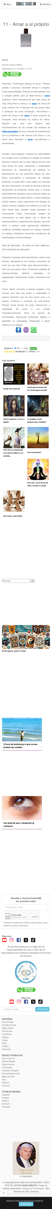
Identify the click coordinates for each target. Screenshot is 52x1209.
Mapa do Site (8, 1076)
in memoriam (26, 1176)
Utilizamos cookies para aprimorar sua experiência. (24, 1201)
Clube (5, 1040)
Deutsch (6, 1103)
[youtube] (4, 939)
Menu (8, 4)
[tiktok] (33, 939)
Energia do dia (9, 1024)
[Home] (26, 972)
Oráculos (6, 1049)
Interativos (7, 1034)
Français (6, 1106)
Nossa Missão (8, 1061)
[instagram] (11, 939)
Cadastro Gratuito (10, 1070)
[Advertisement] (26, 550)
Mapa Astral (7, 1028)
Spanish (6, 1094)
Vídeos (5, 1046)
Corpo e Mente (15, 64)
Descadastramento (11, 1073)
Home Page (7, 1021)
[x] (26, 939)
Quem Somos (8, 1058)
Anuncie (6, 1085)
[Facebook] (18, 939)
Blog (4, 1043)
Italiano (5, 1100)
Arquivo (5, 1082)
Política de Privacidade (33, 1188)
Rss (4, 1079)
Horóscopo (7, 1031)
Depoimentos (8, 1064)
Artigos (5, 1037)
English (5, 1097)
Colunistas (7, 1067)
